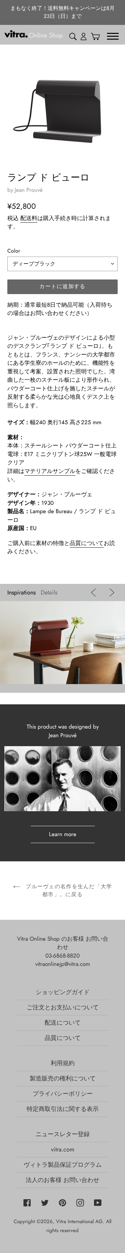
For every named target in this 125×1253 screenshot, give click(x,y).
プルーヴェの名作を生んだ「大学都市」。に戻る (68, 890)
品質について (87, 543)
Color (13, 251)
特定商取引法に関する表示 (63, 1109)
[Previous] (94, 592)
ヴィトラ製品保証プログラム (63, 1164)
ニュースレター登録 (63, 1134)
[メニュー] (113, 36)
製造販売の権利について (63, 1078)
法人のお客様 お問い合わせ (62, 1180)
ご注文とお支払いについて (63, 1007)
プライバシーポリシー (63, 1093)
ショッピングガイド (63, 992)
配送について (63, 1022)
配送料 (28, 218)
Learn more (62, 834)
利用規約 (63, 1063)
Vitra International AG (79, 1221)
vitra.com (62, 1149)
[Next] (110, 592)
